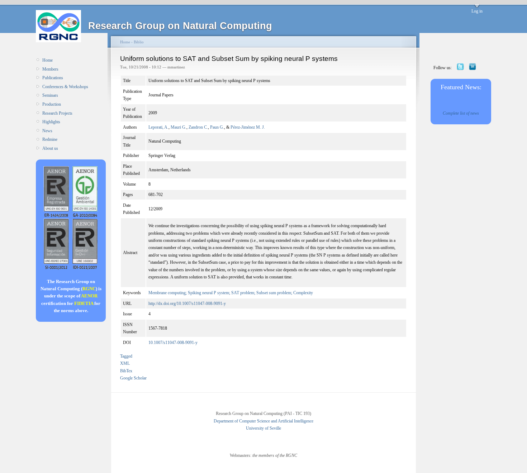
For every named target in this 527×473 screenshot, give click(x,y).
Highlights (51, 121)
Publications (52, 77)
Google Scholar (133, 378)
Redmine (49, 139)
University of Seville (263, 428)
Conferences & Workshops (65, 86)
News (47, 130)
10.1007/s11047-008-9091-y (173, 342)
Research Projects (57, 113)
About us (50, 148)
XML (125, 363)
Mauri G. (178, 127)
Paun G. (217, 127)
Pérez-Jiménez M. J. (248, 127)
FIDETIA (83, 303)
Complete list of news (461, 113)
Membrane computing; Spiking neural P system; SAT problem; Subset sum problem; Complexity (230, 292)
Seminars (50, 95)
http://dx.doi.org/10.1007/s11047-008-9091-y (187, 303)
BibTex (126, 370)
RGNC (89, 288)
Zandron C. (198, 127)
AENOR (89, 295)
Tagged (126, 356)
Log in (477, 11)
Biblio (139, 42)
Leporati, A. (158, 127)
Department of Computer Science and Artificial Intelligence (263, 421)
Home (47, 60)
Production (51, 104)
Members (50, 69)
